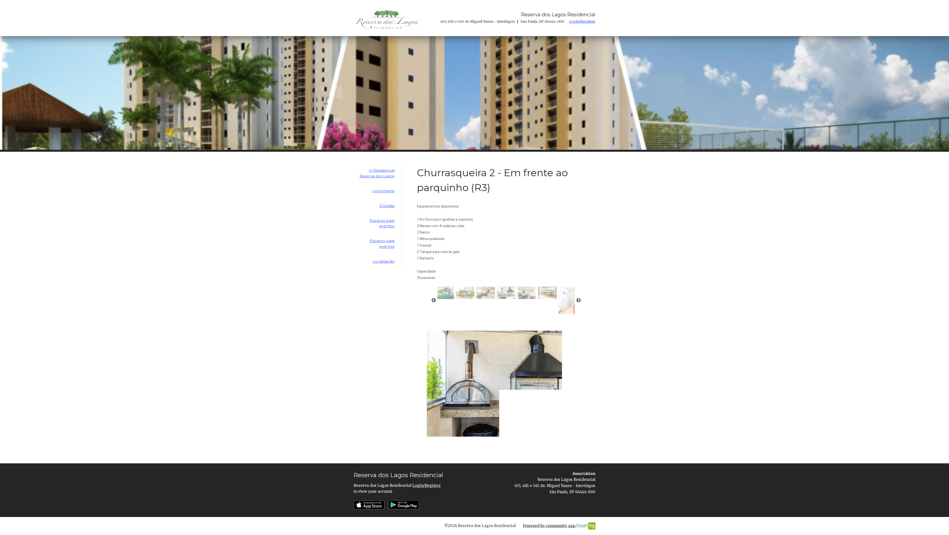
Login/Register (582, 21)
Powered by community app (549, 525)
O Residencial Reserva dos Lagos (377, 173)
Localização (383, 261)
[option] (465, 293)
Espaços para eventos (382, 223)
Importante (383, 191)
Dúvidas (387, 205)
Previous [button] (433, 300)
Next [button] (578, 300)
